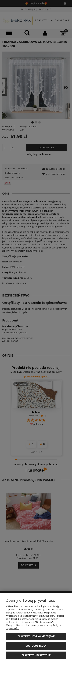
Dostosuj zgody (36, 646)
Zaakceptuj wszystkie (36, 655)
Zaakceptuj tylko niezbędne (36, 636)
